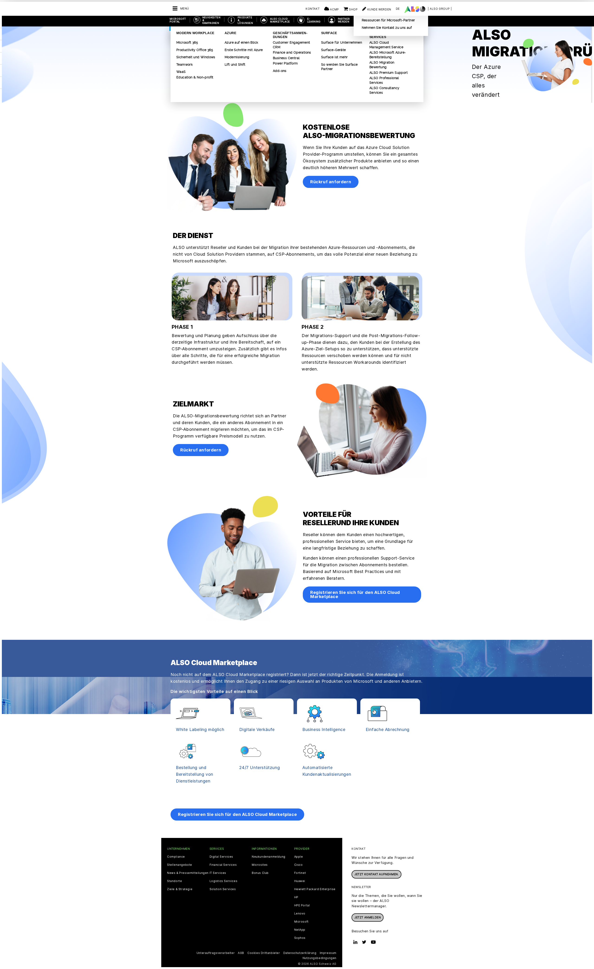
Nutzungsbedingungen (319, 958)
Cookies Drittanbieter (263, 953)
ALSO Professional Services (384, 80)
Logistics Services (224, 881)
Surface (329, 33)
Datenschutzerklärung (299, 953)
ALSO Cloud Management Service (386, 45)
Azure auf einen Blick (241, 42)
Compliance (176, 856)
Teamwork (184, 64)
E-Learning (314, 20)
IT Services (218, 873)
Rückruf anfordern (330, 181)
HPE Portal (302, 905)
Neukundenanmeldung (268, 856)
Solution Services (223, 889)
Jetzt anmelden (367, 917)
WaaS (181, 72)
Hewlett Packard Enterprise (315, 889)
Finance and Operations (292, 52)
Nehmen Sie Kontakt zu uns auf (387, 27)
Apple (298, 856)
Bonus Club (260, 873)
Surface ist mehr (334, 57)
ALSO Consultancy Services (384, 90)
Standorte (174, 881)
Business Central (286, 58)
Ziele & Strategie (179, 889)
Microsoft (301, 921)
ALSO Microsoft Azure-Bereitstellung (387, 55)
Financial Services (223, 864)
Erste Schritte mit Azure (244, 50)
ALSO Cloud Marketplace (280, 20)
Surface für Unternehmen (341, 42)
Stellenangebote (179, 864)
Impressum (328, 953)
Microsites (260, 864)
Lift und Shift (235, 64)
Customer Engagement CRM (291, 45)
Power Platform (285, 63)
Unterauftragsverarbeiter (216, 953)
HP (296, 897)
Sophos (300, 938)
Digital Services (221, 856)
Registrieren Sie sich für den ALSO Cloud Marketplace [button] (237, 814)
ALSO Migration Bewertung (381, 65)
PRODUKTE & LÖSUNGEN (245, 20)
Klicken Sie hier (188, 793)
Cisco (298, 864)
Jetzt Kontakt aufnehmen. (376, 874)
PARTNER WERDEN (344, 20)
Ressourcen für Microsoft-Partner (388, 20)
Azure (230, 33)
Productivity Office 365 (194, 50)
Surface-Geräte (333, 50)
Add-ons (280, 71)
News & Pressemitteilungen (188, 873)
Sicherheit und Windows (195, 57)
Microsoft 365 (187, 42)
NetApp (300, 929)
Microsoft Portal (178, 20)
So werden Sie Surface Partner (339, 67)
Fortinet (300, 873)
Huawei (299, 881)
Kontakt (313, 8)
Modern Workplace (195, 33)
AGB (241, 953)
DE (398, 8)
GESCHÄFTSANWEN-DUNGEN (290, 35)
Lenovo (300, 913)
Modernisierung (237, 57)
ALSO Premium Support (388, 72)
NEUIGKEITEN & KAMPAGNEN (211, 20)
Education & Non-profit (194, 77)
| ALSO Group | (440, 8)
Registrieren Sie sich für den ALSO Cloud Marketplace (355, 594)
